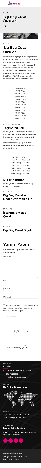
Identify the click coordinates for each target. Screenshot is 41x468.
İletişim (17, 459)
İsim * (5, 281)
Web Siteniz (7, 297)
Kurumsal (14, 457)
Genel (6, 12)
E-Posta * (6, 289)
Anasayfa (6, 457)
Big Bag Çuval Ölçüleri (19, 230)
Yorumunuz (8, 257)
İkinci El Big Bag (8, 459)
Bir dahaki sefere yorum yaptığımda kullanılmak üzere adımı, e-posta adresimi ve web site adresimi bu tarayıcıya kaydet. (20, 308)
